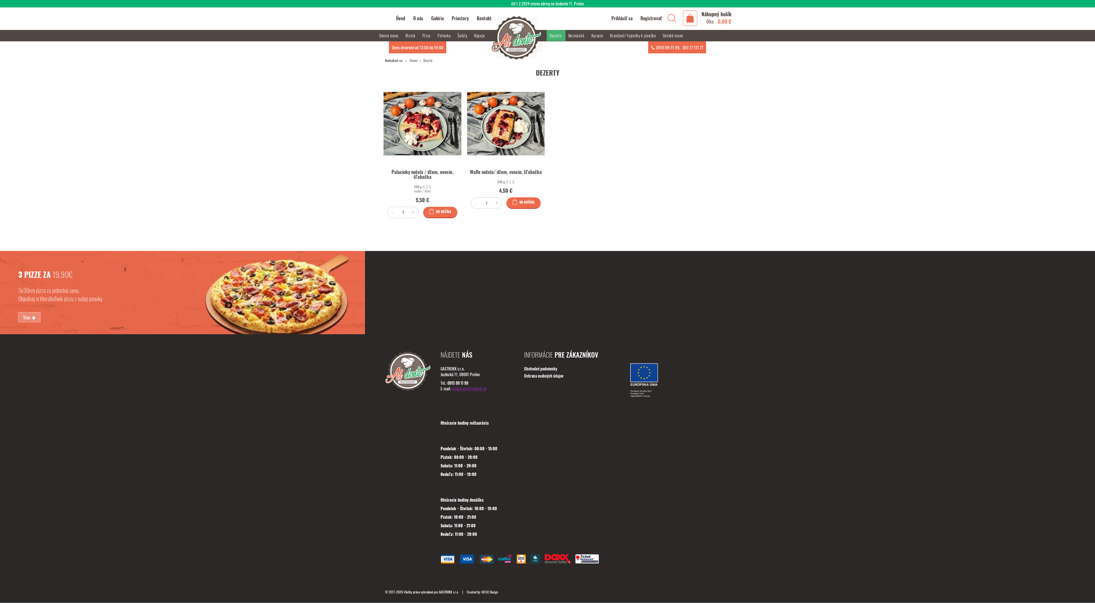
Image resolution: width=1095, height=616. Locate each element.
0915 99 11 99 (668, 47)
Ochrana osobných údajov (543, 376)
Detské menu (673, 35)
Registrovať (651, 18)
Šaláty (462, 35)
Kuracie (598, 35)
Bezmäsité (577, 35)
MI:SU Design (490, 591)
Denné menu (389, 35)
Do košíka (443, 211)
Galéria (437, 18)
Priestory (460, 18)
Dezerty (556, 35)
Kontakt (484, 18)
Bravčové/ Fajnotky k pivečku (633, 35)
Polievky (444, 35)
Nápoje (480, 35)
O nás (418, 18)
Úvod (400, 18)
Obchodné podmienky (540, 369)
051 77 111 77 (693, 47)
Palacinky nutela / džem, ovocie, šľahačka (422, 174)
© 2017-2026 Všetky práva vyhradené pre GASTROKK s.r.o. (422, 591)
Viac (27, 317)
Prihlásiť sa (621, 18)
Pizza (427, 35)
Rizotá (411, 35)
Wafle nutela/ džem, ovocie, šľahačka (506, 171)
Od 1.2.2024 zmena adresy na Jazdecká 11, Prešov (547, 4)
